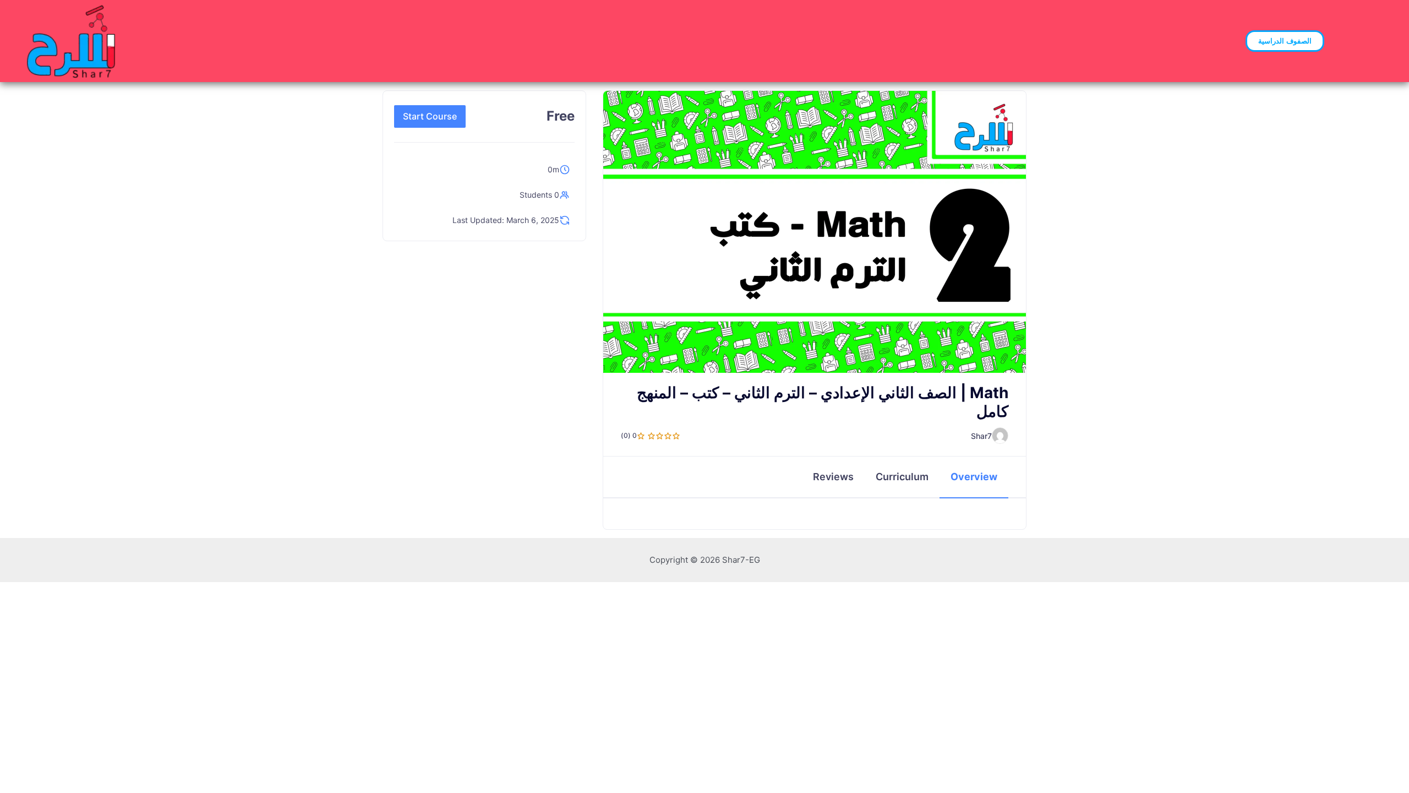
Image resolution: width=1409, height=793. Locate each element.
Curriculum (902, 476)
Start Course (430, 116)
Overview (974, 476)
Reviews (833, 476)
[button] (1285, 41)
